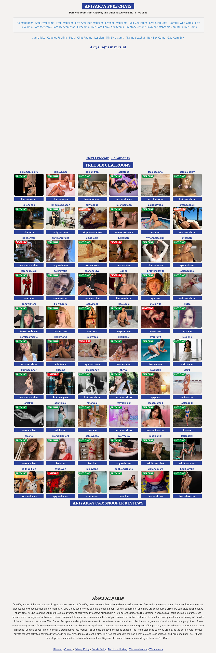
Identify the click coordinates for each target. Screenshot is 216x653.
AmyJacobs (92, 204)
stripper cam (60, 232)
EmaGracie (92, 237)
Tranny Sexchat (135, 37)
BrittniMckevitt (155, 270)
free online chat (155, 430)
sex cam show (187, 232)
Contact (68, 649)
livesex (187, 430)
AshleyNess (92, 435)
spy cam (155, 298)
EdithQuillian (29, 468)
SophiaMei (60, 402)
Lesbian (99, 37)
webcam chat (92, 298)
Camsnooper (25, 22)
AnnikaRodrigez (60, 237)
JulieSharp (124, 237)
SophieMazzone (124, 468)
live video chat (187, 496)
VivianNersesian (155, 237)
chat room (92, 496)
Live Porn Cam (100, 27)
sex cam (29, 298)
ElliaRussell (124, 336)
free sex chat (123, 364)
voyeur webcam (124, 232)
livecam (92, 430)
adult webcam (187, 463)
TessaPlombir (155, 402)
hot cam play (60, 397)
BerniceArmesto (29, 336)
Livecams (83, 27)
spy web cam (92, 364)
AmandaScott (187, 204)
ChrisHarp (187, 237)
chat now (29, 232)
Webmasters (156, 649)
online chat (187, 397)
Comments (120, 158)
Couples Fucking (57, 37)
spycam (187, 331)
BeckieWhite (187, 468)
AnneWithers (29, 303)
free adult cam (124, 199)
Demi (187, 369)
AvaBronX (155, 336)
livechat (92, 463)
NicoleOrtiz (155, 435)
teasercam (155, 331)
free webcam (124, 265)
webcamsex (92, 265)
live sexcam (60, 331)
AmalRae (28, 402)
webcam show (187, 298)
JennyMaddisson (60, 204)
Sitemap (57, 649)
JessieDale (124, 303)
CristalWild (155, 303)
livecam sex (155, 364)
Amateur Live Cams (184, 27)
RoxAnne (187, 336)
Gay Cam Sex (175, 37)
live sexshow (123, 298)
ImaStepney (92, 369)
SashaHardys (92, 270)
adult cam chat (155, 463)
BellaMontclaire (29, 171)
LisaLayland (60, 336)
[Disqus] (108, 550)
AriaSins (60, 369)
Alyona (29, 435)
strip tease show (92, 232)
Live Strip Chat (158, 22)
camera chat (60, 298)
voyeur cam (123, 331)
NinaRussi (92, 402)
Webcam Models (138, 649)
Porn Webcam (42, 27)
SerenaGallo (187, 270)
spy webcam (60, 265)
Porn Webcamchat (64, 27)
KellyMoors (60, 303)
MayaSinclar (124, 402)
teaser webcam (28, 331)
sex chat (155, 232)
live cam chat (28, 199)
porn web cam (29, 496)
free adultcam (92, 199)
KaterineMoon (124, 204)
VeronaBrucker (29, 270)
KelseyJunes (61, 171)
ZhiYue (124, 369)
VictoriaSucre (155, 468)
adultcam (60, 364)
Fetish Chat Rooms (80, 37)
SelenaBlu (187, 402)
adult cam (60, 430)
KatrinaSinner (28, 369)
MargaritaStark (60, 435)
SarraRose (123, 171)
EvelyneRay (124, 435)
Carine (123, 270)
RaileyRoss (92, 336)
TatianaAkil (187, 435)
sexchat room (155, 199)
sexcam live (29, 430)
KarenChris (29, 204)
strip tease (187, 364)
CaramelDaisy (187, 171)
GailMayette (60, 270)
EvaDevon (60, 468)
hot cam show (187, 199)
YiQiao (187, 303)
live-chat (60, 463)
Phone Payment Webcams (154, 27)
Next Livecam (97, 158)
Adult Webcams (44, 22)
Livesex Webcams (116, 22)
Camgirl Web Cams (181, 22)
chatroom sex (60, 199)
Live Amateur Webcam (89, 22)
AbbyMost (92, 303)
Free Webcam (64, 22)
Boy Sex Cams (156, 37)
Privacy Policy (82, 649)
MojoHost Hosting (117, 649)
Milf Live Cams (115, 37)
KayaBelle (155, 369)
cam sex (92, 331)
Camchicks (38, 37)
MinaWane (92, 468)
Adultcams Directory (123, 27)
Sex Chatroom (138, 22)
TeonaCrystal (29, 237)
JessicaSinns (155, 171)
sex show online (28, 265)
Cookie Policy (99, 649)
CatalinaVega (155, 204)
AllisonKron (92, 171)
